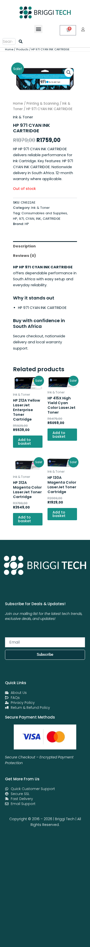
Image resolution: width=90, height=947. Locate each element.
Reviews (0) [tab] (24, 255)
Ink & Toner (23, 117)
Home (18, 103)
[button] (38, 29)
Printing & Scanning (42, 103)
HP (27, 223)
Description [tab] (24, 246)
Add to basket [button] (24, 441)
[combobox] (9, 41)
